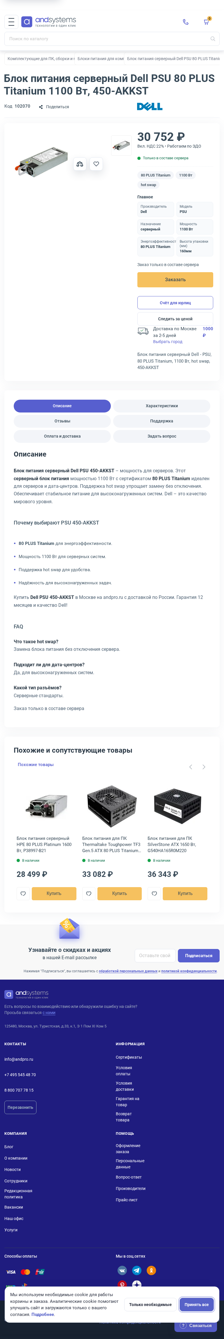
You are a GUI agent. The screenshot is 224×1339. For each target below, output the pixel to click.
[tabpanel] (112, 583)
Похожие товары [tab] (36, 764)
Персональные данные (130, 1163)
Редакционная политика (18, 1193)
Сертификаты (129, 1057)
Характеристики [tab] (162, 405)
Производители (131, 1188)
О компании (15, 1158)
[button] (11, 22)
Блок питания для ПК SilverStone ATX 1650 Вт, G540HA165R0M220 (172, 844)
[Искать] (213, 39)
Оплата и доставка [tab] (62, 436)
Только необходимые (150, 1304)
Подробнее (43, 1314)
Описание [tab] (62, 405)
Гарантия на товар (127, 1101)
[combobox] (112, 39)
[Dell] (149, 106)
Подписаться (198, 955)
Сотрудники (15, 1181)
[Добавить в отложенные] (96, 164)
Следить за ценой (175, 319)
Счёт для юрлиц (175, 302)
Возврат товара (124, 1116)
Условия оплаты (124, 1070)
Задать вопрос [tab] (162, 436)
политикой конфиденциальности (189, 971)
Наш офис (13, 1218)
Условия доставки (125, 1086)
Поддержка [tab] (161, 421)
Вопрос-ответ (129, 1177)
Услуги (11, 1230)
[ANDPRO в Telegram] (136, 1270)
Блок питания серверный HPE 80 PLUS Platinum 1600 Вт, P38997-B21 (44, 844)
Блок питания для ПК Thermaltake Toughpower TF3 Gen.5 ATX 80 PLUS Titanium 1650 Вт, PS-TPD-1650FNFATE (111, 845)
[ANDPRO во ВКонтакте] (122, 1270)
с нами (49, 1012)
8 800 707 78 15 (19, 1090)
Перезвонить (20, 1107)
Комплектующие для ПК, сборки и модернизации (55, 58)
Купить (54, 893)
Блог (8, 1146)
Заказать (175, 279)
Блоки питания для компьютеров (109, 58)
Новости (12, 1169)
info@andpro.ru (18, 1059)
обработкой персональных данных (128, 971)
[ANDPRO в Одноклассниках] (151, 1270)
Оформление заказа (128, 1148)
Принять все (197, 1304)
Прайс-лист (127, 1200)
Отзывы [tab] (62, 421)
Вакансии (13, 1207)
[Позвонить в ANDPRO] (186, 22)
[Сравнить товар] (80, 164)
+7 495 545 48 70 (20, 1074)
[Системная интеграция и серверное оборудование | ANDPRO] (97, 22)
